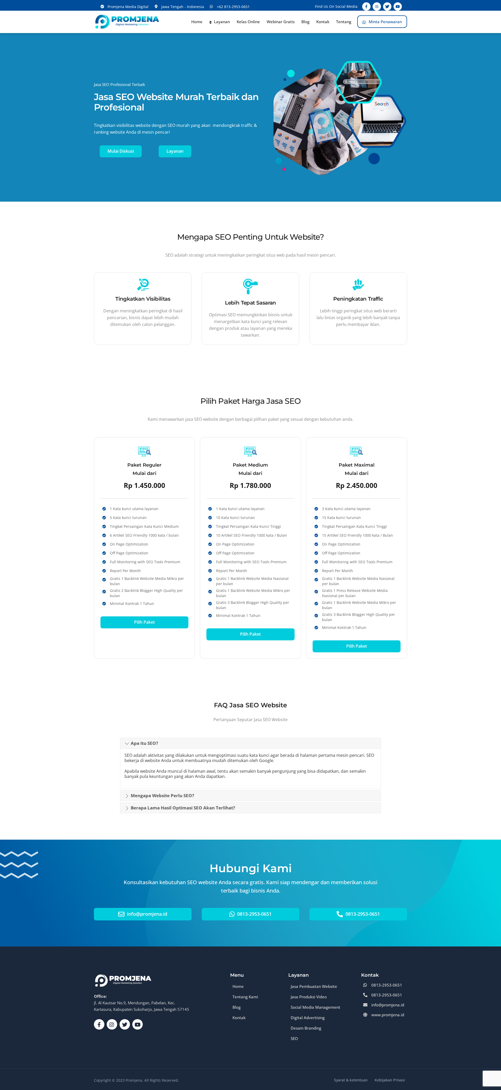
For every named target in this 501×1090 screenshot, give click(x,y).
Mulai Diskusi (121, 151)
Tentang (343, 21)
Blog (305, 21)
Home (196, 21)
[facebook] (99, 1023)
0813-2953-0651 (254, 914)
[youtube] (137, 1023)
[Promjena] (126, 28)
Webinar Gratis (281, 21)
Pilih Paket (144, 622)
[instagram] (112, 1023)
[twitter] (125, 1023)
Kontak (322, 21)
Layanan (221, 21)
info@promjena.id (146, 914)
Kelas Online (248, 21)
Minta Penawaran (385, 21)
